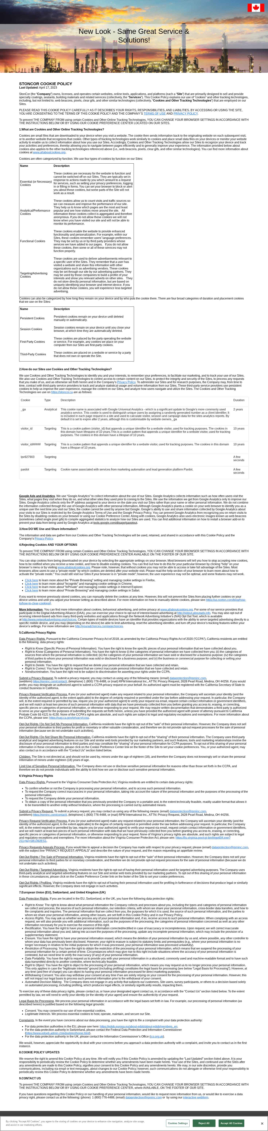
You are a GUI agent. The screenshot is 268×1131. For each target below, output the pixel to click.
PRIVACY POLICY (186, 113)
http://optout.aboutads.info (193, 613)
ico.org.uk (156, 1036)
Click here (31, 580)
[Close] (262, 1124)
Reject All (204, 1123)
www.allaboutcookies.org (49, 152)
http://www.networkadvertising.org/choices (49, 619)
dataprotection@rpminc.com (188, 678)
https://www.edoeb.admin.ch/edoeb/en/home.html (57, 1033)
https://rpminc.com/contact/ (50, 681)
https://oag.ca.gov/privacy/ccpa (69, 717)
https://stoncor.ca (62, 392)
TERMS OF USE (155, 113)
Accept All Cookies (231, 1123)
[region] (134, 1123)
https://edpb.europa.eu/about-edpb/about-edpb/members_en (138, 1026)
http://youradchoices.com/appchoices (99, 626)
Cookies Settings (178, 1123)
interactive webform (195, 1097)
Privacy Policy (126, 382)
